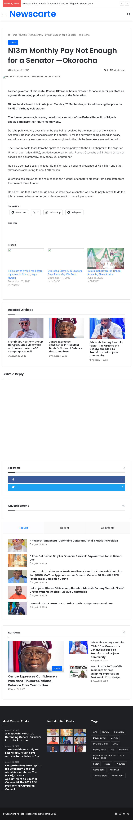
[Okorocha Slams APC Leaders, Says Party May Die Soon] (66, 258)
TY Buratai (120, 764)
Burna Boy (119, 732)
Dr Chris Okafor (100, 743)
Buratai (105, 732)
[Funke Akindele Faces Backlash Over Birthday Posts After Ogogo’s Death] (53, 749)
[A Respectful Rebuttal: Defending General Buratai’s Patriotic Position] (17, 545)
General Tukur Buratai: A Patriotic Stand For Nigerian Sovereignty (71, 603)
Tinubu (107, 764)
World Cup (114, 769)
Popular (23, 527)
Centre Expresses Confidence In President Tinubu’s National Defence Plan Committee (65, 346)
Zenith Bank (118, 775)
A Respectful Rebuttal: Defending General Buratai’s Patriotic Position (74, 540)
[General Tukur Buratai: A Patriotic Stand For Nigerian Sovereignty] (17, 608)
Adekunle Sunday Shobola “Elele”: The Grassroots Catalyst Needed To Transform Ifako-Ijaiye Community (106, 349)
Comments (107, 527)
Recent (64, 527)
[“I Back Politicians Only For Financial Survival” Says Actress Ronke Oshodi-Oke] (17, 560)
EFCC (115, 743)
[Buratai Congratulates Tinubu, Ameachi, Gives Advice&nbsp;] (105, 258)
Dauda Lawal (99, 738)
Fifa (112, 749)
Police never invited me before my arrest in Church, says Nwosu (25, 274)
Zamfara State (100, 775)
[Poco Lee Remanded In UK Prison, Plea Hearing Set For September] (80, 740)
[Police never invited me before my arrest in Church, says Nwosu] (26, 258)
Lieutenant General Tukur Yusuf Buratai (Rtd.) (108, 756)
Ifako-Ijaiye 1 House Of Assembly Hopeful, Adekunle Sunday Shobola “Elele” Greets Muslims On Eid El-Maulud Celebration (77, 589)
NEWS (22, 34)
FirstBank (123, 749)
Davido (114, 738)
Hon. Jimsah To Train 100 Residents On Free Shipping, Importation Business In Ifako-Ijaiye (106, 672)
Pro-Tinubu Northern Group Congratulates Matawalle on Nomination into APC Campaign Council (25, 346)
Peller (96, 764)
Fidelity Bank (99, 749)
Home (13, 34)
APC (95, 732)
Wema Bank (99, 769)
